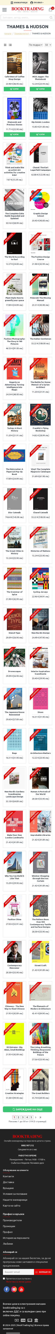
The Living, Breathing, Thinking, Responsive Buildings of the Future (40, 1051)
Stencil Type (14, 633)
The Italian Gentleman (40, 339)
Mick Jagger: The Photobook (40, 78)
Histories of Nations (40, 551)
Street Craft (40, 965)
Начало (7, 33)
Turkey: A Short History (14, 429)
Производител (21, 33)
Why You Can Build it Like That (14, 877)
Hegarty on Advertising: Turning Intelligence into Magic (14, 386)
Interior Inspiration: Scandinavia (40, 672)
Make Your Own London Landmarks (14, 836)
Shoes (40, 712)
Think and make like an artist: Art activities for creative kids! (14, 171)
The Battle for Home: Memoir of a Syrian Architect (41, 384)
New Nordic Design (41, 633)
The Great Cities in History (14, 552)
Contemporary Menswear (14, 966)
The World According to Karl (14, 258)
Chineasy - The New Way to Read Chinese (14, 1007)
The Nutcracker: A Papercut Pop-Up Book (14, 471)
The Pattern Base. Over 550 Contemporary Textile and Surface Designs (40, 923)
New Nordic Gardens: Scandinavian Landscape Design (14, 794)
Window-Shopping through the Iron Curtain (40, 878)
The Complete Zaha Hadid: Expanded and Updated (14, 216)
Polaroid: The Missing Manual (40, 299)
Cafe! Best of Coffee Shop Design (14, 78)
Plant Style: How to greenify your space (14, 299)
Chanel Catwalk (40, 512)
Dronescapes (14, 671)
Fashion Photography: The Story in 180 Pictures (14, 341)
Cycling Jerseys (40, 592)
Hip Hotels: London (41, 122)
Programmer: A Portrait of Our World (40, 793)
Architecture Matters (40, 753)
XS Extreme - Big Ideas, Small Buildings (14, 1048)
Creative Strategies (14, 1093)
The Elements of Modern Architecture (41, 1007)
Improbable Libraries (41, 835)
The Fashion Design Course (40, 258)
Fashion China (14, 919)
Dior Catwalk (14, 512)
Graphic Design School (40, 214)
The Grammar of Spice (14, 593)
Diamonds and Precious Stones (14, 123)
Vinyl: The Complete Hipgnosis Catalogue (40, 470)
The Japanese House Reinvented (14, 713)
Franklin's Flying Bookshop (40, 429)
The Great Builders (41, 1093)
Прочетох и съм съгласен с (19, 1280)
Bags (14, 753)
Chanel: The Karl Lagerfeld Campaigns (40, 168)
